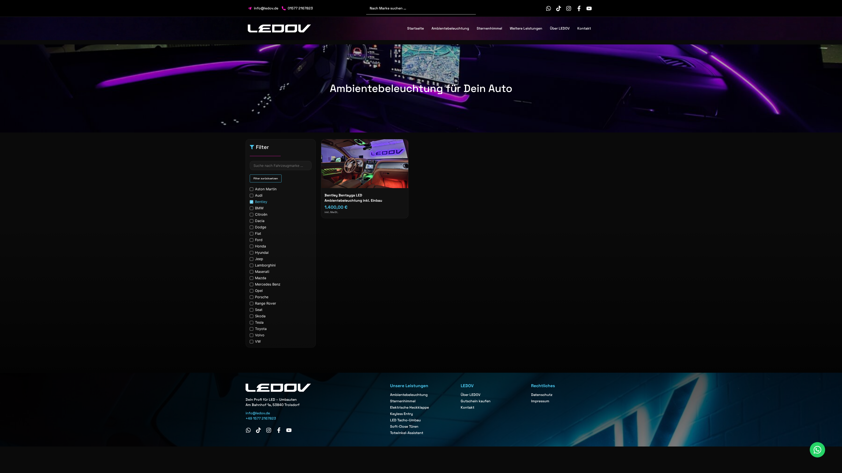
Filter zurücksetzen (265, 178)
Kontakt (584, 28)
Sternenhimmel (489, 28)
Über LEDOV (560, 28)
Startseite (415, 28)
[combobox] (421, 8)
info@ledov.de (258, 413)
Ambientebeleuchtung (450, 28)
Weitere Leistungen (526, 28)
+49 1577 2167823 (261, 418)
